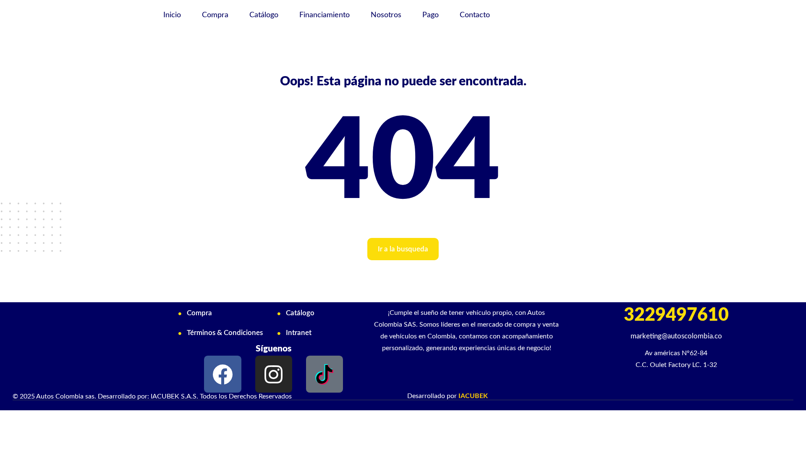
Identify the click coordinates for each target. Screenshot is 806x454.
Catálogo (263, 15)
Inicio (172, 15)
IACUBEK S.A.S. (174, 396)
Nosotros (386, 15)
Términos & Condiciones (225, 332)
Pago (430, 15)
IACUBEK (473, 396)
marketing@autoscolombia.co (676, 336)
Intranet (298, 332)
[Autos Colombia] (79, 16)
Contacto (475, 15)
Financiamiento (324, 15)
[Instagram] (273, 374)
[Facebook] (222, 374)
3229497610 (676, 315)
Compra (215, 15)
